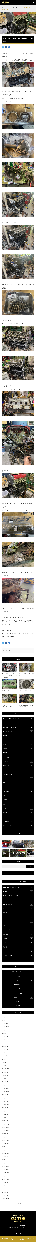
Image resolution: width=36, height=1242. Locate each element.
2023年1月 (4, 1121)
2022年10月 (4, 1130)
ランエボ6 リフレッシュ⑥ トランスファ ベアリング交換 (9, 705)
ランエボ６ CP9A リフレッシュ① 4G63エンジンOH (26, 705)
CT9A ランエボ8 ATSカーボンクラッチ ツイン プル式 (26, 691)
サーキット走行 (17, 765)
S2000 (17, 744)
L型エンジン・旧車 (17, 731)
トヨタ (17, 778)
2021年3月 (4, 1192)
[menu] (33, 2)
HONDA (17, 723)
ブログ (7, 7)
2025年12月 (4, 1023)
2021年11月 (4, 1166)
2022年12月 (4, 1124)
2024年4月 (4, 1075)
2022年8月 (4, 1137)
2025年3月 (4, 1046)
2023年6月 (4, 1104)
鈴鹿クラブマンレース (17, 825)
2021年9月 (4, 1172)
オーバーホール (17, 761)
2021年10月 (4, 1169)
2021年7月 (4, 1179)
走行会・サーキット (17, 817)
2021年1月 (4, 1195)
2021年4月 (4, 1189)
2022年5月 (4, 1146)
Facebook (16, 1233)
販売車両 (17, 812)
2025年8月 (4, 1033)
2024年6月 (4, 1069)
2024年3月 (4, 1078)
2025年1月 (4, 1052)
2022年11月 (4, 1127)
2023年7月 (4, 1101)
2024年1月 (4, 1085)
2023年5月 (4, 1108)
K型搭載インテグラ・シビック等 (17, 727)
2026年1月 (4, 1020)
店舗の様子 (17, 804)
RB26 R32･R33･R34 (17, 740)
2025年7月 (4, 1036)
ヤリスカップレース (17, 787)
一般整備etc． (17, 791)
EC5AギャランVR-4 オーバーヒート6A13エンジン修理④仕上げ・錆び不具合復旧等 (9, 675)
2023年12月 (4, 1088)
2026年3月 (4, 1017)
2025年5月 (4, 1039)
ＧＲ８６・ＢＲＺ (17, 829)
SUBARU (17, 748)
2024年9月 (4, 1059)
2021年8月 (4, 1176)
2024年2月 (4, 1082)
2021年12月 (4, 1163)
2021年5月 (4, 1185)
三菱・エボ (33, 12)
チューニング (17, 770)
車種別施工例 (17, 821)
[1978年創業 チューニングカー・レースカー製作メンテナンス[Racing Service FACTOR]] (18, 1221)
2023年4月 (4, 1111)
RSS (19, 1233)
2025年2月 (4, 1049)
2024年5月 (4, 1072)
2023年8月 (4, 1098)
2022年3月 (4, 1153)
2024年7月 (4, 1065)
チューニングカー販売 (17, 774)
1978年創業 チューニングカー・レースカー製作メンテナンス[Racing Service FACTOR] (21, 1239)
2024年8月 (4, 1062)
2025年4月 (4, 1043)
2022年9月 (4, 1134)
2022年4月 (4, 1150)
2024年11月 (4, 1056)
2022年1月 (4, 1159)
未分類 (17, 808)
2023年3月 (4, 1114)
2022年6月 (4, 1143)
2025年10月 (4, 1026)
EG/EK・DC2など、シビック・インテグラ (17, 718)
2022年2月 (4, 1156)
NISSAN (17, 735)
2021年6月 (4, 1182)
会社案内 (17, 799)
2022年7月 (4, 1140)
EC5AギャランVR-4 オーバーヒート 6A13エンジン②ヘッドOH (9, 691)
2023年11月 (4, 1091)
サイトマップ (18, 1204)
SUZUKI (17, 753)
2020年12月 (4, 1198)
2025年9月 (4, 1030)
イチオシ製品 (17, 757)
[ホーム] (2, 6)
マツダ (17, 782)
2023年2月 (4, 1117)
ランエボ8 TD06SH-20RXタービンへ (26, 674)
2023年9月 (4, 1095)
